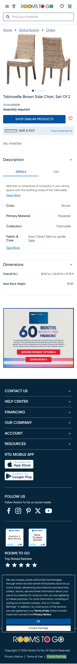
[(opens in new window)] (9, 511)
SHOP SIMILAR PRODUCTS (34, 119)
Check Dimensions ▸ (61, 131)
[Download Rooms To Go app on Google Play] (19, 476)
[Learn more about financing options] (38, 362)
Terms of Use (35, 656)
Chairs (50, 30)
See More (13, 247)
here (31, 240)
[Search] (6, 17)
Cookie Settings (56, 656)
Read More (13, 195)
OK (38, 621)
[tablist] (38, 171)
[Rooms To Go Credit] (38, 332)
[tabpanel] (38, 214)
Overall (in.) (10, 274)
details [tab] (21, 171)
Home (7, 30)
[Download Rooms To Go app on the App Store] (19, 464)
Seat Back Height (14, 284)
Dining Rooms (29, 30)
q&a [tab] (56, 171)
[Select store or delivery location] (14, 6)
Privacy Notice (14, 656)
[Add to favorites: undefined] (70, 118)
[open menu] (7, 6)
